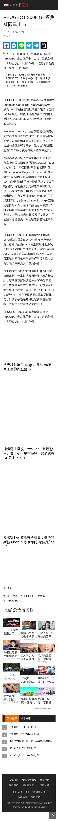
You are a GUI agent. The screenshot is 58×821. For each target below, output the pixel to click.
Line (21, 45)
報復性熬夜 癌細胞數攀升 (11, 654)
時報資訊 (23, 797)
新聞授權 (44, 779)
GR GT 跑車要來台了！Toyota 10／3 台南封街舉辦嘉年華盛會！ (11, 632)
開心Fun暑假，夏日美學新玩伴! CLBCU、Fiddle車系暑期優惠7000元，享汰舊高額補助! (46, 700)
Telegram (36, 45)
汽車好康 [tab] (12, 718)
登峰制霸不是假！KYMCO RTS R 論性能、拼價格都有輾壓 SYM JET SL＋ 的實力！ (46, 680)
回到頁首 (52, 815)
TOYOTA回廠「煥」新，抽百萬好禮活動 (31, 741)
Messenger (14, 45)
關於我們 (36, 797)
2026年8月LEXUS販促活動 (23, 727)
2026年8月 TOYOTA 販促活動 (25, 734)
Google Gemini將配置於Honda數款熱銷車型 (28, 680)
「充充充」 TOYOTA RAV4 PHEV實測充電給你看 (11, 677)
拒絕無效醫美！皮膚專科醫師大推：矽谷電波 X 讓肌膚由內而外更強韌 (46, 657)
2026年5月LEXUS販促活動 (23, 748)
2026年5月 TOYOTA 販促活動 (25, 755)
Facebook (6, 45)
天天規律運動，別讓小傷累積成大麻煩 (11, 697)
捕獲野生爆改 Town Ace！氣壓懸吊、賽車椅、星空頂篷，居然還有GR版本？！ (28, 453)
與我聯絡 (14, 779)
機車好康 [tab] (26, 718)
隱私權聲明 (28, 785)
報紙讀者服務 (29, 779)
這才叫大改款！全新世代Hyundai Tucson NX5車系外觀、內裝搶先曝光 (28, 657)
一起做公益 (43, 785)
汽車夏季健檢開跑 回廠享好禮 (28, 700)
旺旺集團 (18, 791)
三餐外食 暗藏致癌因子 (45, 635)
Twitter (29, 45)
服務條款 (14, 785)
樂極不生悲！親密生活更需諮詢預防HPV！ (28, 635)
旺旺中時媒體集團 (35, 791)
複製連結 (44, 45)
